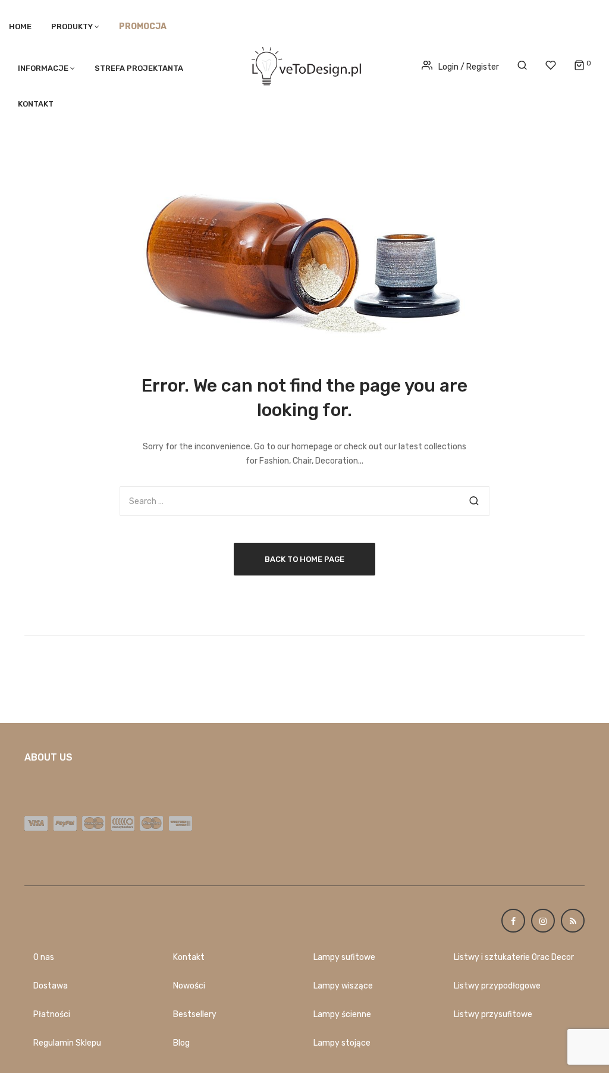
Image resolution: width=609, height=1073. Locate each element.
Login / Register (468, 67)
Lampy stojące (342, 1043)
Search (474, 501)
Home (20, 26)
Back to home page (304, 559)
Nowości (189, 986)
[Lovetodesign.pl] (304, 64)
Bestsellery (194, 1014)
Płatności (51, 1014)
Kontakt (36, 103)
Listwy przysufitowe (493, 1014)
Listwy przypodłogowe (497, 986)
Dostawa (50, 986)
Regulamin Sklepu (67, 1043)
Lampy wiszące (343, 986)
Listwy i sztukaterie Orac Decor (514, 957)
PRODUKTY (72, 26)
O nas (43, 957)
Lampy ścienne (342, 1014)
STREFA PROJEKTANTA (139, 68)
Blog (181, 1043)
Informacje (43, 68)
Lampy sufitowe (344, 957)
